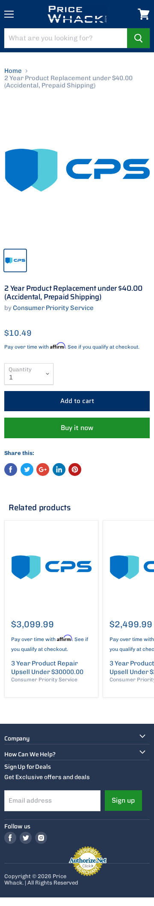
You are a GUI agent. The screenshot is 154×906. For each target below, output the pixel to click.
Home (13, 71)
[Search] (138, 38)
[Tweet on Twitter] (27, 469)
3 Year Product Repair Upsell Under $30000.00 (47, 667)
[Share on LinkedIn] (59, 469)
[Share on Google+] (42, 469)
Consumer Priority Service (53, 308)
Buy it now (77, 428)
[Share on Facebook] (10, 469)
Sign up (123, 800)
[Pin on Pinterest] (74, 469)
